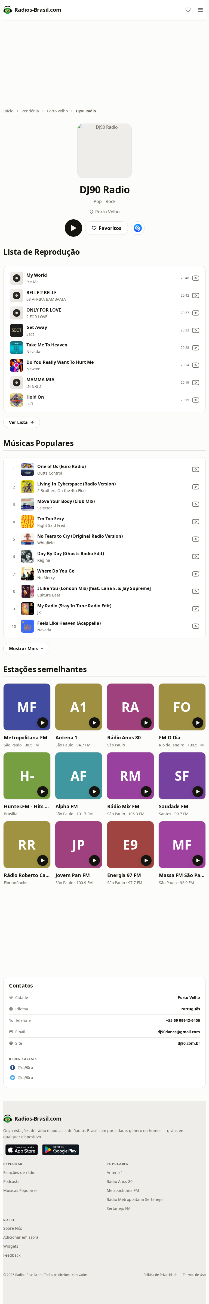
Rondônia (30, 110)
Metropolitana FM (25, 737)
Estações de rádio (19, 1172)
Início (8, 110)
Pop (98, 201)
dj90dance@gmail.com (179, 1031)
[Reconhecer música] (138, 228)
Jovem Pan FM (73, 875)
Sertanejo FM (119, 1208)
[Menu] (200, 9)
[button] (27, 707)
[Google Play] (60, 1149)
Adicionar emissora (20, 1237)
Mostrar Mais (23, 648)
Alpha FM (67, 806)
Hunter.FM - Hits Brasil (27, 806)
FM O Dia (169, 737)
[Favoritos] (188, 10)
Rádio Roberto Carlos (27, 875)
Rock (111, 201)
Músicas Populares (20, 1190)
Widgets (10, 1246)
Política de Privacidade (160, 1274)
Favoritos (110, 228)
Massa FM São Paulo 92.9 (182, 875)
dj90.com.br (189, 1043)
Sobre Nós (12, 1228)
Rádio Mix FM (123, 806)
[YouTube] (195, 278)
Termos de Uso (194, 1274)
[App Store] (21, 1149)
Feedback (11, 1255)
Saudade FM (173, 806)
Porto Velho (57, 110)
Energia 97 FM (124, 875)
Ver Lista (18, 422)
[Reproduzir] (73, 228)
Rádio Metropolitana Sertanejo (134, 1199)
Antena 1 (66, 737)
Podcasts (11, 1181)
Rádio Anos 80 (124, 737)
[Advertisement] (104, 64)
